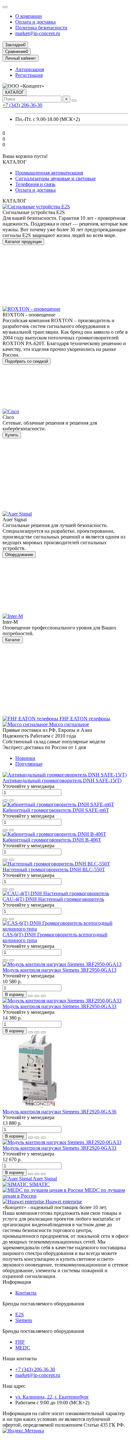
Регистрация (29, 75)
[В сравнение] (11, 800)
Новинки (25, 758)
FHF (20, 1342)
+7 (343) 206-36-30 (22, 105)
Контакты (26, 1293)
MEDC (22, 1347)
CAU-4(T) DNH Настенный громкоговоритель (53, 899)
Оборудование (19, 554)
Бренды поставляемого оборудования (43, 1303)
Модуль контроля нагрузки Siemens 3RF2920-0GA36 (59, 1111)
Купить (11, 435)
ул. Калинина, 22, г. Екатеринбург (52, 1397)
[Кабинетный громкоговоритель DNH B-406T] (54, 834)
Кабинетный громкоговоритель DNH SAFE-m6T (56, 810)
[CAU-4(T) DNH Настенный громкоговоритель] (56, 893)
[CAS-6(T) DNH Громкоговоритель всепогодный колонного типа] (65, 929)
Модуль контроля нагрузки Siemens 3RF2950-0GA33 (59, 1006)
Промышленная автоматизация (49, 172)
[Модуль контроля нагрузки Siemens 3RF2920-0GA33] (62, 1142)
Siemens (23, 1320)
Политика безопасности (41, 27)
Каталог (12, 639)
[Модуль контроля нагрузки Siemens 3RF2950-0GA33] (62, 1000)
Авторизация (29, 69)
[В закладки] (5, 800)
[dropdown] (5, 7)
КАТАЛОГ (14, 92)
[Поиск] (74, 100)
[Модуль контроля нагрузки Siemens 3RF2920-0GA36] (37, 1106)
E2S (19, 1314)
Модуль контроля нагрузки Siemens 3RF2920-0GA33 (59, 1148)
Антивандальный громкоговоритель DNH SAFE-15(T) (62, 780)
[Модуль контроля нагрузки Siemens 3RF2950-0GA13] (62, 964)
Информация (17, 1282)
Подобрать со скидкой (26, 361)
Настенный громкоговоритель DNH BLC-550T (54, 869)
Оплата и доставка (35, 22)
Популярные (29, 764)
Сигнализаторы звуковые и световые (55, 178)
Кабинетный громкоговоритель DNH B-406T (52, 840)
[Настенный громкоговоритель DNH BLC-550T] (56, 863)
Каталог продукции (23, 241)
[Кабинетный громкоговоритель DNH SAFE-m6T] (58, 804)
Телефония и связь (35, 184)
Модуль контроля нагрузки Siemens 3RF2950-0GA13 (59, 970)
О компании (28, 16)
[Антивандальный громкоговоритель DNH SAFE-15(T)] (65, 774)
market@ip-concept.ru (37, 33)
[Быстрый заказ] (30, 996)
